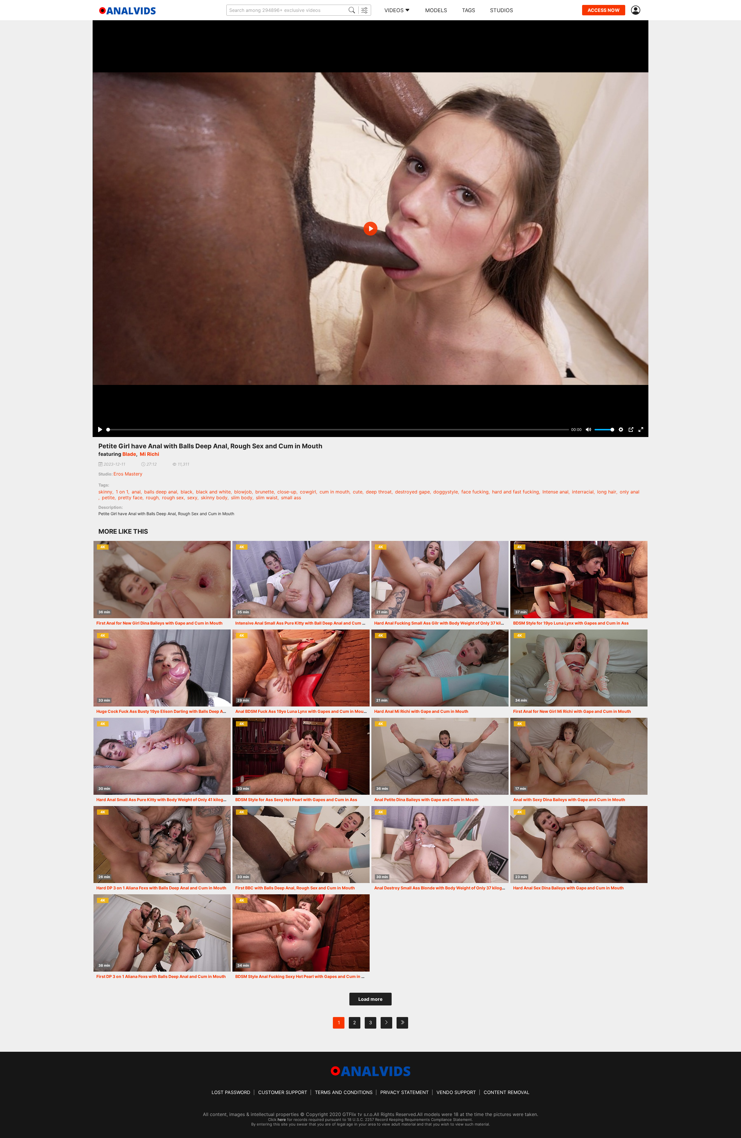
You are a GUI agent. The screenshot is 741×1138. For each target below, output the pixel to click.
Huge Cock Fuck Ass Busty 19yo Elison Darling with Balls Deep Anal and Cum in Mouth (181, 711)
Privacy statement (404, 1092)
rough (152, 497)
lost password (231, 1092)
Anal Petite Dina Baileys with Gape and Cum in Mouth (426, 799)
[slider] (337, 429)
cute (357, 492)
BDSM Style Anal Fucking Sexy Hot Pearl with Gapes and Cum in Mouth (304, 976)
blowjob (243, 492)
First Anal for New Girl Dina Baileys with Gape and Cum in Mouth (159, 623)
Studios (501, 10)
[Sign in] (637, 10)
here (282, 1119)
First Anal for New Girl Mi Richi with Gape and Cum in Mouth (572, 711)
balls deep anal (160, 492)
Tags (468, 10)
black (186, 492)
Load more (370, 999)
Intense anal (555, 492)
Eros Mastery (127, 474)
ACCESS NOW (604, 10)
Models (436, 10)
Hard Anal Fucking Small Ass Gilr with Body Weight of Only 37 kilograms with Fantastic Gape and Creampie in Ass (486, 623)
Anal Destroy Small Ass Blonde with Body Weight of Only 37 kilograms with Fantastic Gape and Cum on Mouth (482, 887)
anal (136, 492)
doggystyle (445, 492)
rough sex (173, 497)
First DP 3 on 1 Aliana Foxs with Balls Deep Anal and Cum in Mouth (161, 976)
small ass (291, 497)
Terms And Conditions (344, 1092)
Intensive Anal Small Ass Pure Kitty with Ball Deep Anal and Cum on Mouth (308, 623)
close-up (286, 492)
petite (108, 497)
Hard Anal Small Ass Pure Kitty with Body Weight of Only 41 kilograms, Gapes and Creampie (186, 799)
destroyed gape (412, 492)
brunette (264, 492)
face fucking (475, 492)
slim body (241, 497)
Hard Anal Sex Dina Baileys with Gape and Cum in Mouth (568, 887)
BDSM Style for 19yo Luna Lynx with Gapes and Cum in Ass (571, 623)
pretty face (130, 497)
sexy (192, 497)
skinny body (214, 497)
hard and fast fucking (515, 492)
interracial (583, 492)
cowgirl (308, 492)
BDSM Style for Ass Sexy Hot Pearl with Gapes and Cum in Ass (296, 799)
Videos (393, 10)
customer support (282, 1092)
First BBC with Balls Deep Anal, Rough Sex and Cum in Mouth (295, 887)
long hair (606, 492)
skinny (105, 492)
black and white (213, 492)
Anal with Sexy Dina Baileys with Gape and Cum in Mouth (569, 799)
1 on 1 (122, 492)
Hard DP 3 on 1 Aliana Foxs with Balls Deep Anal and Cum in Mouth (161, 887)
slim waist (267, 497)
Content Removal (506, 1092)
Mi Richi (149, 454)
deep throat (379, 492)
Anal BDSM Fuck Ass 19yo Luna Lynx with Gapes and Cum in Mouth (301, 711)
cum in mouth (334, 492)
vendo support (456, 1092)
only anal (629, 492)
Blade (129, 454)
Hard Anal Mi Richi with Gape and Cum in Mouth (421, 711)
